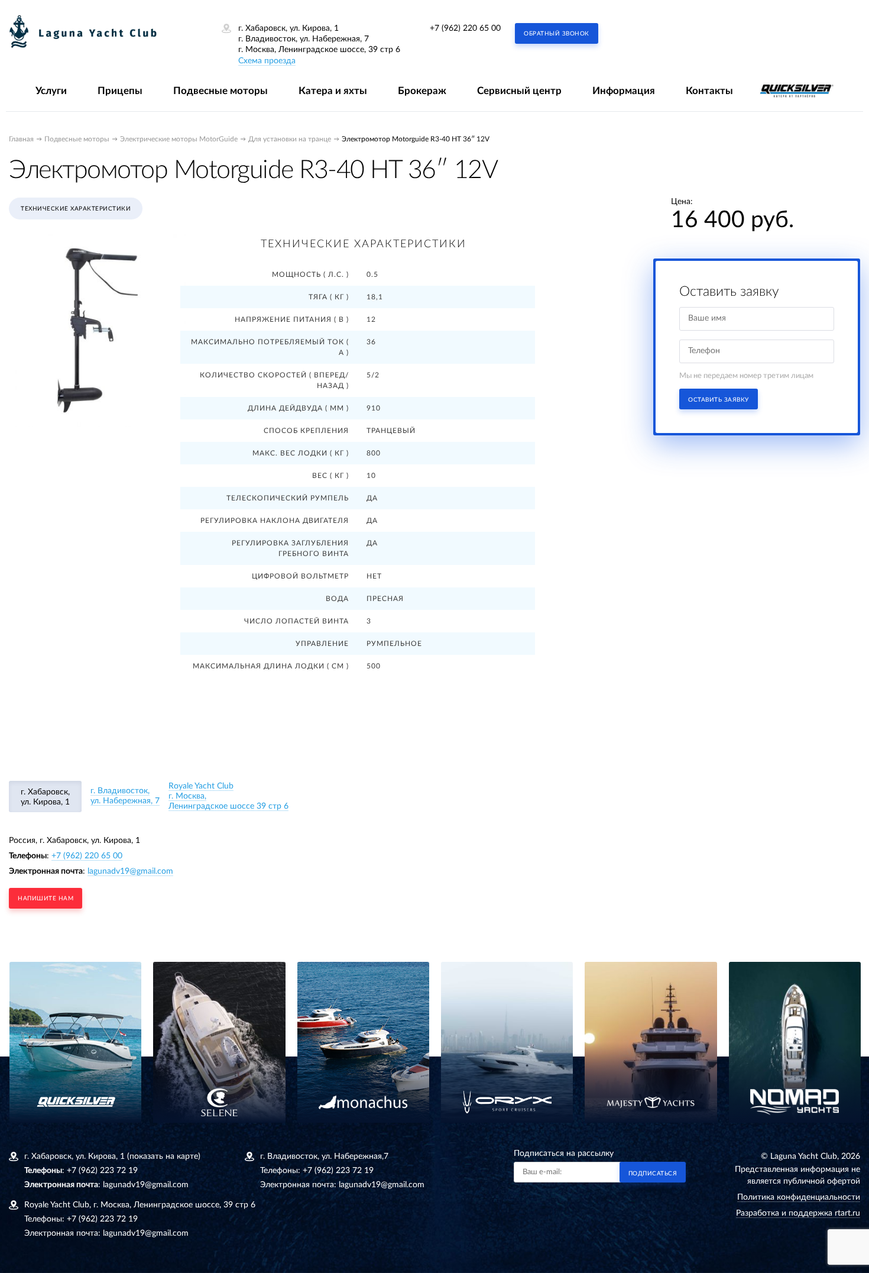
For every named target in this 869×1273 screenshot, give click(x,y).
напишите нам (45, 899)
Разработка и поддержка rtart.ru (798, 1213)
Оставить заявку (718, 400)
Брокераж (422, 91)
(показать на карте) (163, 1156)
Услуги (51, 91)
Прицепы (120, 91)
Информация (623, 91)
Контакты (709, 91)
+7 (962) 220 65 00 (465, 28)
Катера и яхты (333, 91)
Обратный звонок (556, 34)
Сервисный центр (519, 91)
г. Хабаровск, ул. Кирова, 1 (45, 797)
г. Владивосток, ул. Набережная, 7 (125, 796)
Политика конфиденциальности (798, 1197)
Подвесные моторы (220, 91)
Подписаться (652, 1174)
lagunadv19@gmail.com (130, 871)
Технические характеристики (76, 209)
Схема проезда (267, 61)
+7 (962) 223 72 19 (102, 1171)
